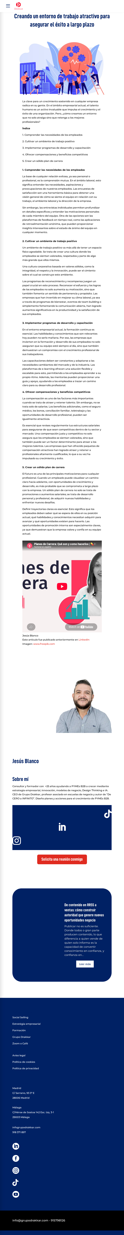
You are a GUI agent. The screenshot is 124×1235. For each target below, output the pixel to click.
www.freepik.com (44, 643)
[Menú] (8, 6)
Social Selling (20, 1017)
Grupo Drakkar (21, 1037)
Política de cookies (23, 1061)
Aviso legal (18, 1055)
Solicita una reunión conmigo (62, 859)
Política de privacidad (25, 1068)
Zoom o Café (20, 1043)
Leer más (85, 964)
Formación (19, 1030)
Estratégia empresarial (26, 1023)
